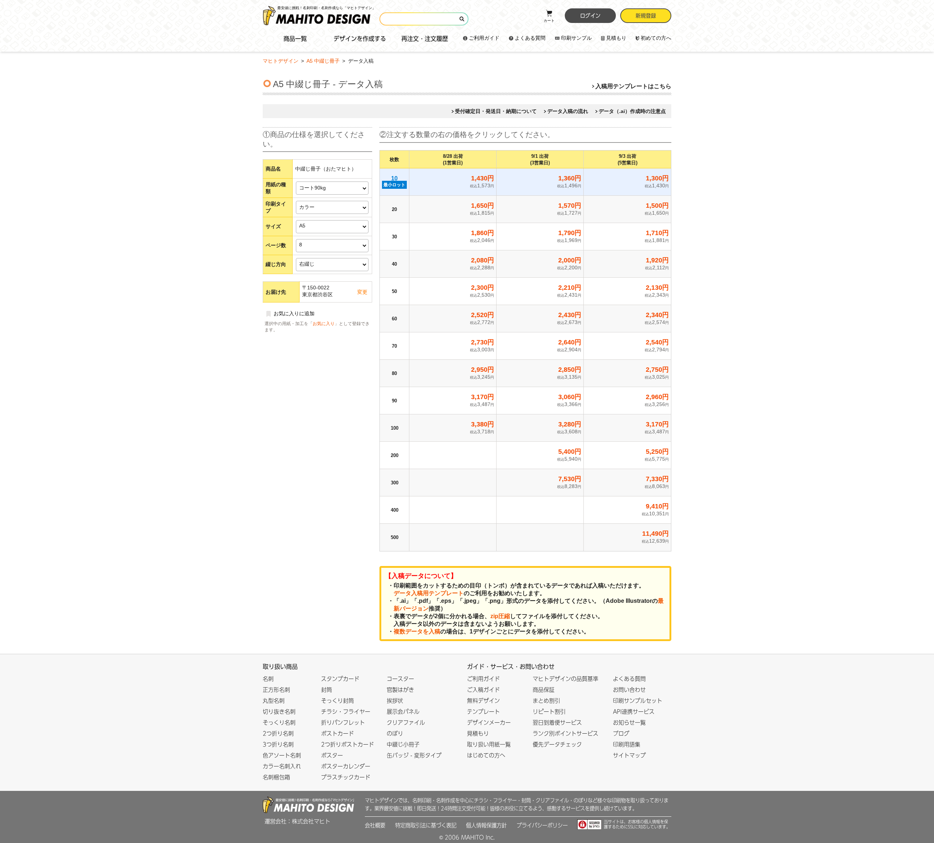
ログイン (590, 15)
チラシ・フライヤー (345, 711)
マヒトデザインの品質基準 (565, 679)
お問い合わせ (629, 689)
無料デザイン (483, 700)
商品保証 (544, 689)
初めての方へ (656, 38)
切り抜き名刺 (279, 711)
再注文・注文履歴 (424, 39)
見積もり (616, 38)
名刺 (268, 679)
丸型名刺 (274, 700)
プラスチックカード (345, 777)
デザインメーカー (489, 722)
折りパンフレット (343, 722)
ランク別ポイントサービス (565, 733)
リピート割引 (549, 711)
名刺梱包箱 (276, 777)
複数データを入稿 (417, 631)
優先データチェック (557, 744)
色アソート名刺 (282, 755)
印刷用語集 (626, 744)
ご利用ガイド (484, 38)
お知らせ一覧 (629, 722)
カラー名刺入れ (282, 766)
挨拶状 (395, 700)
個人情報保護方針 (486, 825)
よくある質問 (530, 38)
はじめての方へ (486, 755)
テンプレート (483, 711)
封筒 (326, 689)
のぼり (395, 733)
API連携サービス (634, 711)
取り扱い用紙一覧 (489, 744)
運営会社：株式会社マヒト (297, 821)
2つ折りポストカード (347, 744)
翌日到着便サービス (557, 722)
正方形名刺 (276, 689)
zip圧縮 (500, 616)
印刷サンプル (576, 38)
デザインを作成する (359, 39)
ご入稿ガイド (483, 689)
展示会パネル (403, 711)
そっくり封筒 (337, 700)
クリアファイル (406, 722)
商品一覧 (295, 39)
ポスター (332, 755)
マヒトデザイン (280, 61)
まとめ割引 (546, 700)
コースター (400, 679)
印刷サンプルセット (637, 700)
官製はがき (400, 689)
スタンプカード (340, 679)
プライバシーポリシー (542, 825)
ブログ (621, 733)
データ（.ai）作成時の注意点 (632, 111)
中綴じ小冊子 (403, 744)
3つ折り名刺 (278, 744)
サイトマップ (629, 755)
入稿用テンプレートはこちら (633, 86)
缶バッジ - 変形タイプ (414, 755)
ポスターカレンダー (345, 766)
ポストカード (337, 733)
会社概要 (375, 825)
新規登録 (646, 15)
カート (549, 21)
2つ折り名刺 (278, 733)
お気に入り (324, 323)
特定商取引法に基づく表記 (425, 825)
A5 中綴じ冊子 (324, 61)
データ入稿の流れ (567, 111)
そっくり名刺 (279, 722)
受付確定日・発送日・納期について (496, 111)
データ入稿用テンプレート (429, 593)
